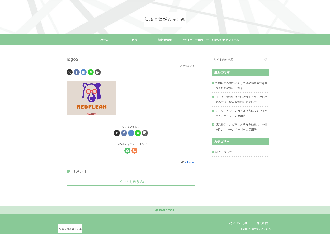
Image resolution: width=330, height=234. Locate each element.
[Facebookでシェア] (77, 72)
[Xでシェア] (70, 72)
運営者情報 (263, 223)
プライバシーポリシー (240, 223)
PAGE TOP (166, 210)
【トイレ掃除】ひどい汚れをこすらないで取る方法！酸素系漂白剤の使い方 (241, 99)
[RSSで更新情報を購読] (134, 151)
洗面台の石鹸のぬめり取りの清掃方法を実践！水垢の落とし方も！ (241, 85)
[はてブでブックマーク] (84, 72)
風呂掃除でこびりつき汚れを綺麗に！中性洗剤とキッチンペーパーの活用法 (241, 127)
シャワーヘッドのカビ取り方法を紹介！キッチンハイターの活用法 (241, 113)
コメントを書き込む (131, 182)
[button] (98, 72)
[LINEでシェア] (91, 72)
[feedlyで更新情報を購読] (127, 151)
